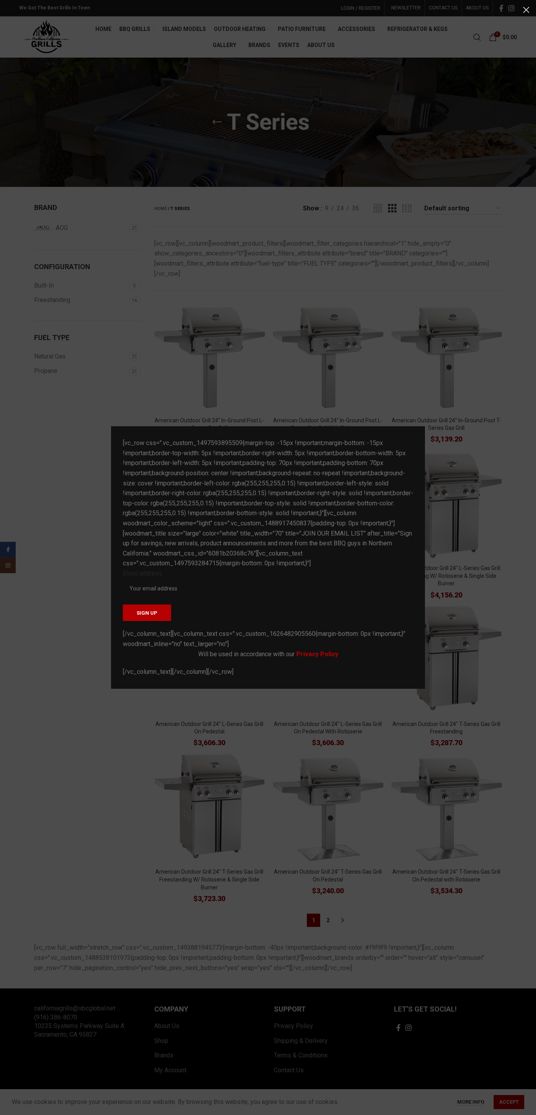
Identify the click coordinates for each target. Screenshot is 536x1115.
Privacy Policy (317, 654)
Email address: (143, 573)
